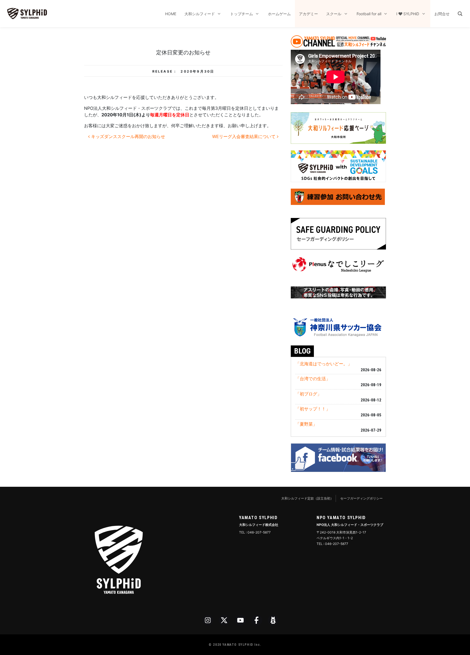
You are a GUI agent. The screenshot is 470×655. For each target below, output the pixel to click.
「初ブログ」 (308, 394)
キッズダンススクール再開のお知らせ (127, 136)
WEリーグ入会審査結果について (244, 136)
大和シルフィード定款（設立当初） (307, 498)
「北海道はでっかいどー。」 (323, 363)
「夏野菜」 (306, 424)
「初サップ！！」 (312, 408)
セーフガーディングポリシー (361, 498)
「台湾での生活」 (312, 378)
